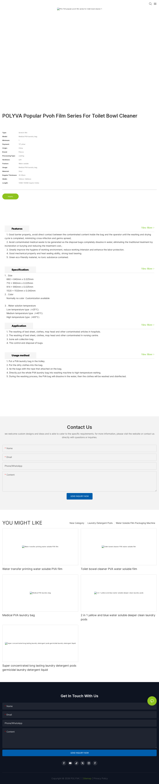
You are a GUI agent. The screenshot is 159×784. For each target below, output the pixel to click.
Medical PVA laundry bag (18, 615)
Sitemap (86, 778)
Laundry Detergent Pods (100, 523)
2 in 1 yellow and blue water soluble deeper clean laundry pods (118, 617)
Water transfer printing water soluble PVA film (32, 569)
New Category (77, 523)
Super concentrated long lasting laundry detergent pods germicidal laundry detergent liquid (39, 667)
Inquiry (10, 196)
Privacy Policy (100, 778)
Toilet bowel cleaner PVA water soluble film (109, 569)
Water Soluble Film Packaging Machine (135, 523)
